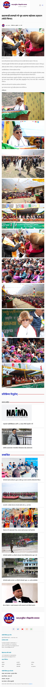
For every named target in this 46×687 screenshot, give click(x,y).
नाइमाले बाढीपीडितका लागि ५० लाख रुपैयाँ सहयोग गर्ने (18, 424)
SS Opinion (33, 666)
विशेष (3, 666)
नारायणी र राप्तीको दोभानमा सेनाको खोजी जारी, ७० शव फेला (17, 505)
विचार (32, 664)
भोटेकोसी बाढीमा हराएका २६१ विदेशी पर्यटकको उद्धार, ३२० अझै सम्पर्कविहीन (20, 580)
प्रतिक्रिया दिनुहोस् (10, 394)
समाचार (3, 664)
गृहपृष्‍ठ (3, 662)
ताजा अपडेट (5, 402)
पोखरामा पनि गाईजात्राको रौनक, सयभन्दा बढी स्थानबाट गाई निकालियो (19, 530)
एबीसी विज (18, 664)
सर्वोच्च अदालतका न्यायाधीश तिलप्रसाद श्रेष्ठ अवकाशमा (17, 448)
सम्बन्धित (6, 455)
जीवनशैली (18, 666)
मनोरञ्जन (32, 662)
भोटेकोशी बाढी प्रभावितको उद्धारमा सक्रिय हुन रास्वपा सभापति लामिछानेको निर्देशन (21, 480)
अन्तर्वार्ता (18, 662)
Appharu (30, 684)
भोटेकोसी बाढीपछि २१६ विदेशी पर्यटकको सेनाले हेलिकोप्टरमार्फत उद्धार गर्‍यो (20, 555)
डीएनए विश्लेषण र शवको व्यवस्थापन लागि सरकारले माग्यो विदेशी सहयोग (19, 605)
